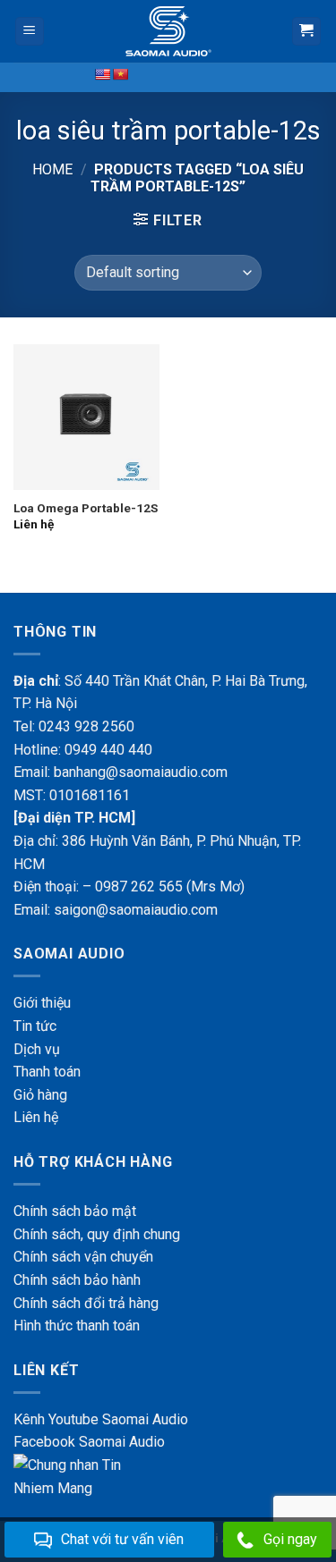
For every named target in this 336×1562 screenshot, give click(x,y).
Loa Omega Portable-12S (85, 508)
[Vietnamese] (120, 74)
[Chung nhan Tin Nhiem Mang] (80, 1475)
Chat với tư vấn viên (122, 1539)
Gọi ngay (290, 1539)
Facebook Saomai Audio (89, 1441)
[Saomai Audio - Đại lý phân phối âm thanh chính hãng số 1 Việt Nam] (168, 31)
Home (52, 169)
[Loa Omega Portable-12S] (86, 417)
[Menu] (30, 31)
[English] (102, 74)
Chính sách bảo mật (74, 1211)
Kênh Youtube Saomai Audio (100, 1419)
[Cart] (307, 31)
